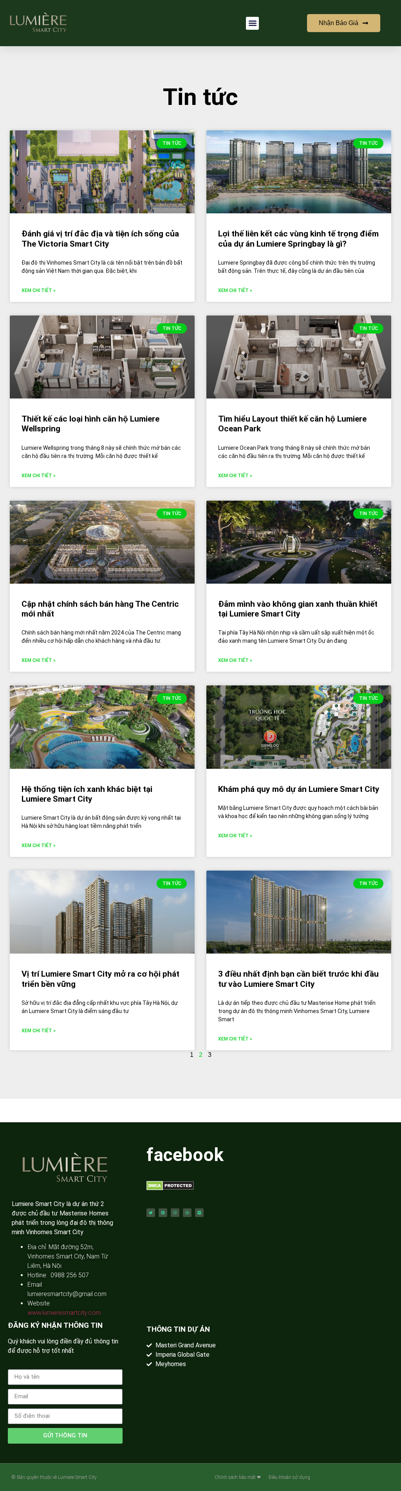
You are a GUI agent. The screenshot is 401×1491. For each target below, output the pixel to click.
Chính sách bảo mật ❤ (238, 1477)
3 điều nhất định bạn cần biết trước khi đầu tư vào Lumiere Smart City (298, 978)
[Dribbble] (187, 1212)
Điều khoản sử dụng (289, 1477)
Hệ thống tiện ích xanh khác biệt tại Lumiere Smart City (87, 794)
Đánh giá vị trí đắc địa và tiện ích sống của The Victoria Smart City (100, 238)
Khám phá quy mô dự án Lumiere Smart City (298, 789)
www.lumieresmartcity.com (64, 1312)
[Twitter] (150, 1212)
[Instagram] (175, 1212)
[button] (252, 23)
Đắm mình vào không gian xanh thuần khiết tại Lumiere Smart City (298, 608)
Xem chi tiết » (39, 290)
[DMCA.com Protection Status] (170, 1188)
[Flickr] (199, 1212)
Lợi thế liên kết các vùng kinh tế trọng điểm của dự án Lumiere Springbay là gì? (298, 238)
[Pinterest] (163, 1212)
